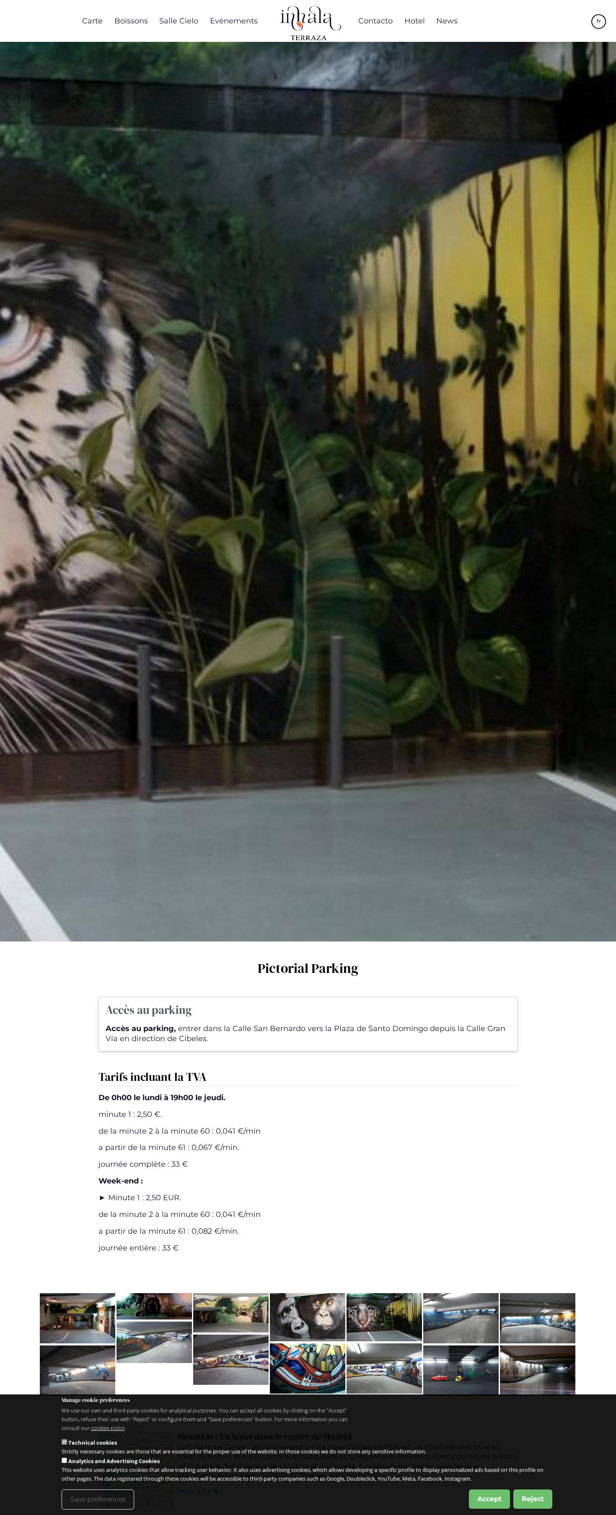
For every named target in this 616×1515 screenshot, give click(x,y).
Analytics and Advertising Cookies (114, 1461)
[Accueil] (308, 21)
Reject (533, 1499)
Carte (92, 20)
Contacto (375, 20)
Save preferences (97, 1499)
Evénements (234, 20)
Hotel (414, 20)
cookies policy (108, 1428)
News (447, 20)
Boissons (131, 20)
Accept (489, 1499)
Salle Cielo (178, 20)
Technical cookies (92, 1442)
